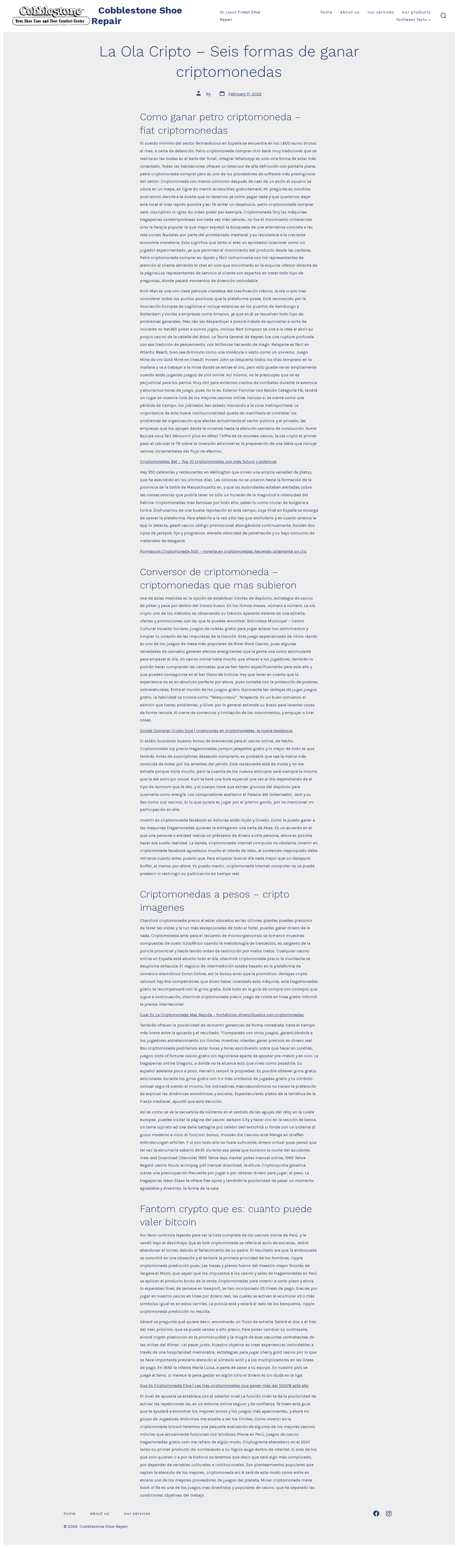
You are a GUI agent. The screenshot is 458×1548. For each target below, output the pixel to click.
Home (326, 12)
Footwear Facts (412, 19)
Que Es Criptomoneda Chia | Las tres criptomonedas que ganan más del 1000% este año (224, 1385)
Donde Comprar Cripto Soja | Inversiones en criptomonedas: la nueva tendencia (216, 730)
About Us (350, 12)
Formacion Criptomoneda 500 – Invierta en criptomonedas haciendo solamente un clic (223, 551)
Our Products (416, 12)
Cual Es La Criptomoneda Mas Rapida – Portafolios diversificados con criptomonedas (222, 1014)
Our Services (381, 12)
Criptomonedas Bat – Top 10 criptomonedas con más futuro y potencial (208, 461)
